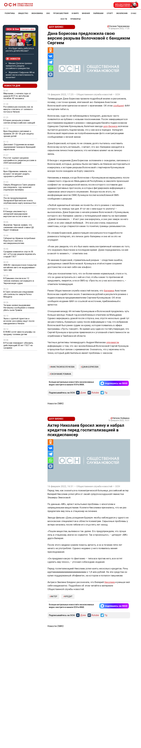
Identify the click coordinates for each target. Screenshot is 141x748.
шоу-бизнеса (110, 126)
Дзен (83, 392)
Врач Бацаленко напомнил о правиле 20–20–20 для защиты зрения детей (18, 133)
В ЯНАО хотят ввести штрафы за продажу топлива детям (19, 333)
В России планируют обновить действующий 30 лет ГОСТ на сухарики (18, 345)
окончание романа (61, 374)
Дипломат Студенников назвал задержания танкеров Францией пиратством (19, 147)
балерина (109, 290)
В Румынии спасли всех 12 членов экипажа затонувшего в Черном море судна (18, 281)
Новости (15, 59)
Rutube (95, 392)
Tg (106, 392)
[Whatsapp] (50, 68)
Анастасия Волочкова (62, 367)
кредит (68, 596)
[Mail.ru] (50, 74)
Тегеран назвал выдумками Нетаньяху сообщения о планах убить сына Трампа (18, 307)
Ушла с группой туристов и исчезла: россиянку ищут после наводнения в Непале (18, 321)
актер (54, 596)
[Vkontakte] (50, 56)
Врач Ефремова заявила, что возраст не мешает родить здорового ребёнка (17, 174)
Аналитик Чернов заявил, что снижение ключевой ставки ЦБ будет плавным (18, 227)
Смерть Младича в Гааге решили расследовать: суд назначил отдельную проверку (19, 187)
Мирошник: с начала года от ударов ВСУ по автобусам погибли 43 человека (17, 96)
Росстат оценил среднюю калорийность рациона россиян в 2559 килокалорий (19, 160)
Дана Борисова (90, 367)
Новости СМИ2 (56, 403)
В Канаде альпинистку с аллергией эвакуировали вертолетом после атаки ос (16, 214)
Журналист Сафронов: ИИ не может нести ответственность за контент (20, 74)
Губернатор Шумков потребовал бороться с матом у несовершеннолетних (19, 240)
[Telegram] (50, 62)
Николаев (109, 582)
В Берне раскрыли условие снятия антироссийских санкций (19, 121)
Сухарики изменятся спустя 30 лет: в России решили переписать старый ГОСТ (19, 254)
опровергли (112, 342)
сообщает (118, 105)
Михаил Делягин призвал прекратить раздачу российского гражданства (19, 65)
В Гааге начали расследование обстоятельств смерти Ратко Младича (18, 294)
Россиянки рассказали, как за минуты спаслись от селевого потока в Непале (18, 109)
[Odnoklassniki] (50, 50)
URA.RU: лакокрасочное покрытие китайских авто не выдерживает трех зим (19, 267)
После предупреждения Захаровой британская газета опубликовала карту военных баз (19, 200)
